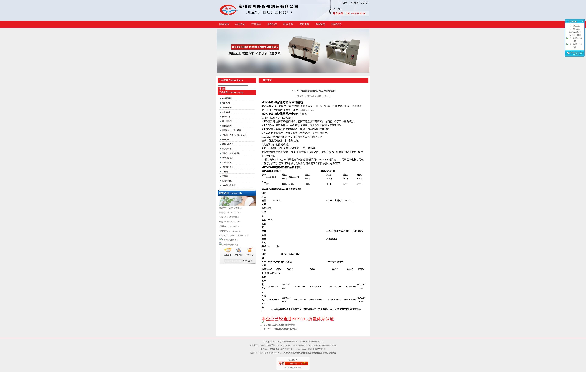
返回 (329, 96)
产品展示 (256, 24)
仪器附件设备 (227, 167)
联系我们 (336, 24)
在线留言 (320, 24)
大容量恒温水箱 (228, 185)
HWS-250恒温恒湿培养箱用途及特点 (282, 329)
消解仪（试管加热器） (231, 153)
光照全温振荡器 (329, 353)
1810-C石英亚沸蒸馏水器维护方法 (281, 325)
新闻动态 (272, 24)
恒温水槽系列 (227, 181)
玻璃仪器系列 (227, 158)
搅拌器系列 (227, 126)
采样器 (225, 172)
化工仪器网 (293, 360)
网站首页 (224, 24)
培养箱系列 (227, 107)
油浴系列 (226, 117)
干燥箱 (225, 176)
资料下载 (304, 24)
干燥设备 (226, 139)
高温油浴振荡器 (316, 353)
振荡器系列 (227, 98)
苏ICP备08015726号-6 (316, 349)
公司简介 (240, 24)
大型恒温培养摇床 (302, 353)
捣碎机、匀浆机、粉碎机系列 (234, 135)
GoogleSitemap (330, 345)
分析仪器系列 (227, 162)
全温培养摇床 (288, 353)
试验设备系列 (227, 149)
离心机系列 (227, 121)
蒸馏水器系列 (227, 144)
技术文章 (288, 24)
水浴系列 (226, 112)
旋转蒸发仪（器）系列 (231, 130)
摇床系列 (226, 103)
